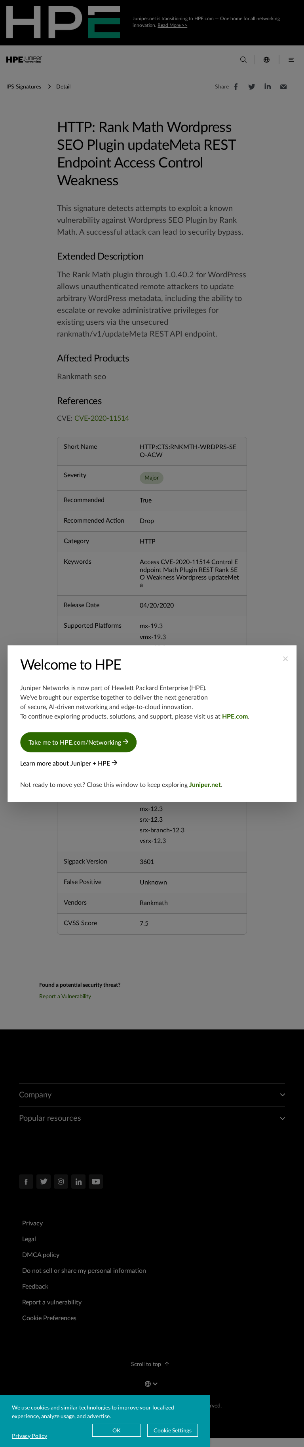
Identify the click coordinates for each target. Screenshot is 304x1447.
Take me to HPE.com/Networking (75, 742)
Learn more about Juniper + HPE (66, 763)
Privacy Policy (29, 1436)
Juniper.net (205, 784)
